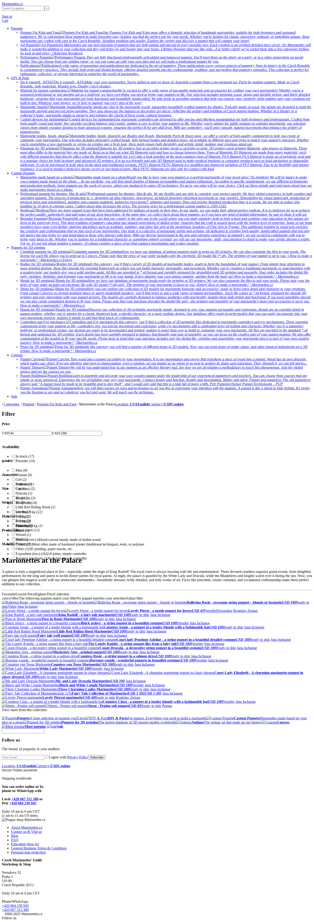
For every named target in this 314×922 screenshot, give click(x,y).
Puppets (17, 28)
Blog (14, 836)
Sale (14, 396)
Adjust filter (134, 598)
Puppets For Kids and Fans (56, 404)
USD (5, 433)
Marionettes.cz (12, 4)
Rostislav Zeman (245, 611)
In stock (25, 456)
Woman (24, 475)
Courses (17, 355)
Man (21, 470)
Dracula (24, 493)
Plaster (24, 526)
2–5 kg (23, 521)
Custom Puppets (23, 173)
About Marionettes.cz (26, 827)
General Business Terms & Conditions (39, 848)
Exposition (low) (31, 554)
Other (22, 530)
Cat (21, 489)
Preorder (25, 461)
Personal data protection (28, 852)
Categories (12, 404)
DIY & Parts (20, 78)
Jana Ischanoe (27, 606)
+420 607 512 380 (24, 799)
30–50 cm (26, 503)
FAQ (14, 840)
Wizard (23, 535)
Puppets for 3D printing (28, 247)
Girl (21, 479)
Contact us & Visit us (26, 832)
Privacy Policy (77, 757)
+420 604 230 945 (22, 803)
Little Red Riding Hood (35, 507)
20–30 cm (25, 498)
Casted (24, 544)
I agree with (68, 757)
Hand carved (27, 540)
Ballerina (25, 484)
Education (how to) (25, 844)
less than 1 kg (29, 512)
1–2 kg (23, 516)
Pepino (167, 706)
